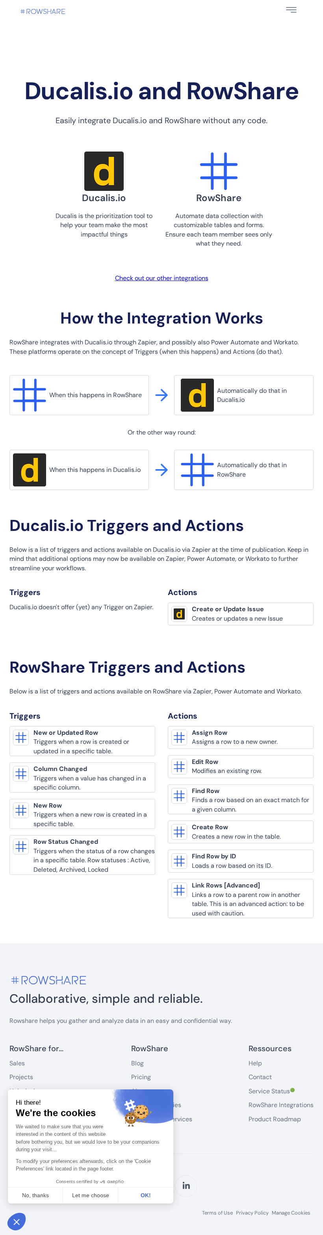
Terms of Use (217, 1213)
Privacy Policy (252, 1213)
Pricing (141, 1077)
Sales (17, 1063)
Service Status (272, 1091)
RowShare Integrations (281, 1105)
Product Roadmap (275, 1119)
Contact (260, 1077)
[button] (291, 10)
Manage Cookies (291, 1212)
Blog (137, 1063)
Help (255, 1063)
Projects (21, 1077)
